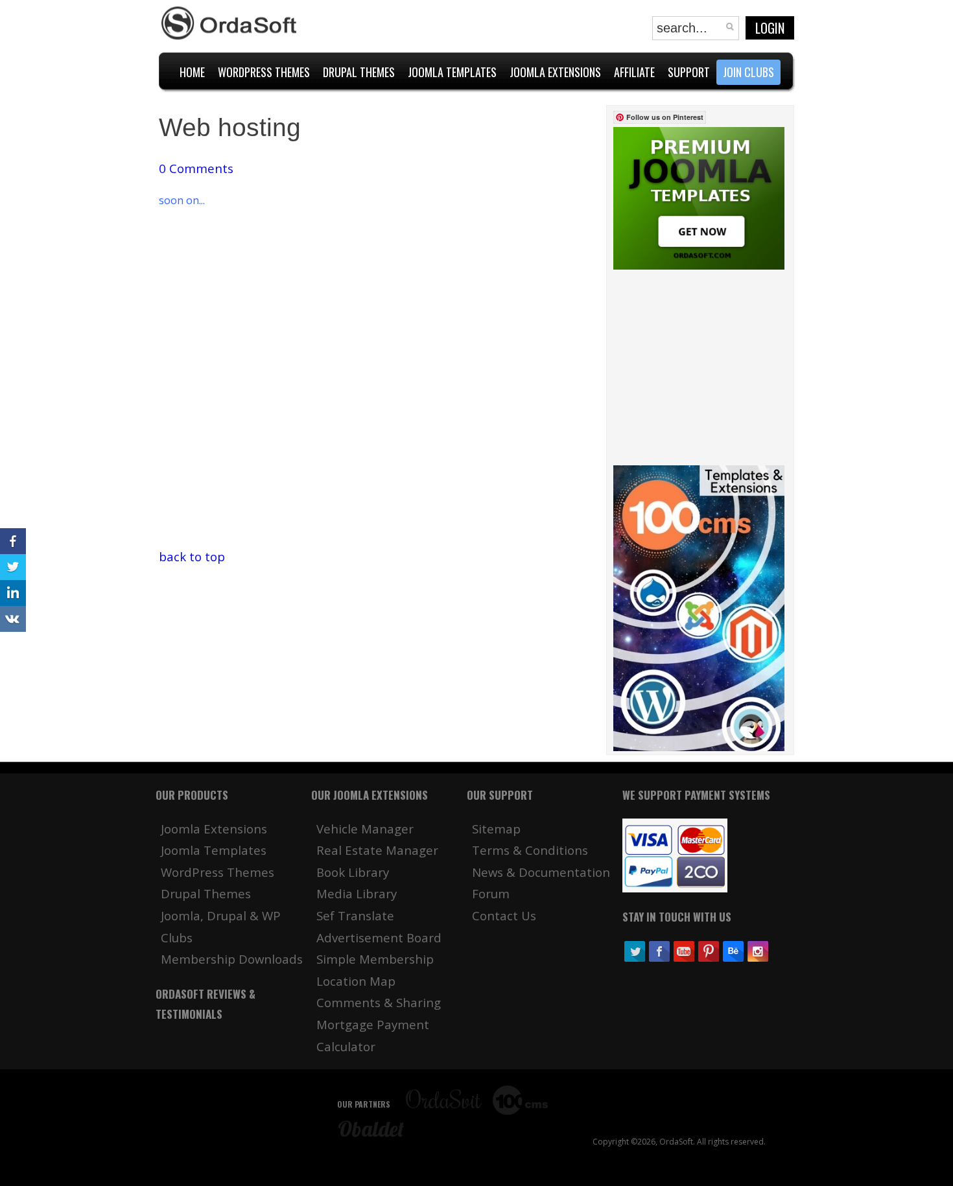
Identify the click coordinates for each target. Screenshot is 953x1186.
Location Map (355, 981)
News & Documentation (541, 872)
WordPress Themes (217, 872)
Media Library (356, 893)
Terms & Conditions (530, 850)
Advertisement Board (378, 937)
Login (769, 28)
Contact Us (504, 915)
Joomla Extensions (214, 828)
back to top (192, 556)
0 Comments (196, 168)
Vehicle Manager (365, 828)
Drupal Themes (206, 893)
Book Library (352, 872)
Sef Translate (355, 915)
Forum (491, 893)
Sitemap (496, 828)
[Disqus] (381, 384)
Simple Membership (375, 959)
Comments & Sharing (378, 1002)
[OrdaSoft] (231, 23)
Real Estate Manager (377, 850)
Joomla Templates (213, 850)
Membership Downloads (232, 959)
